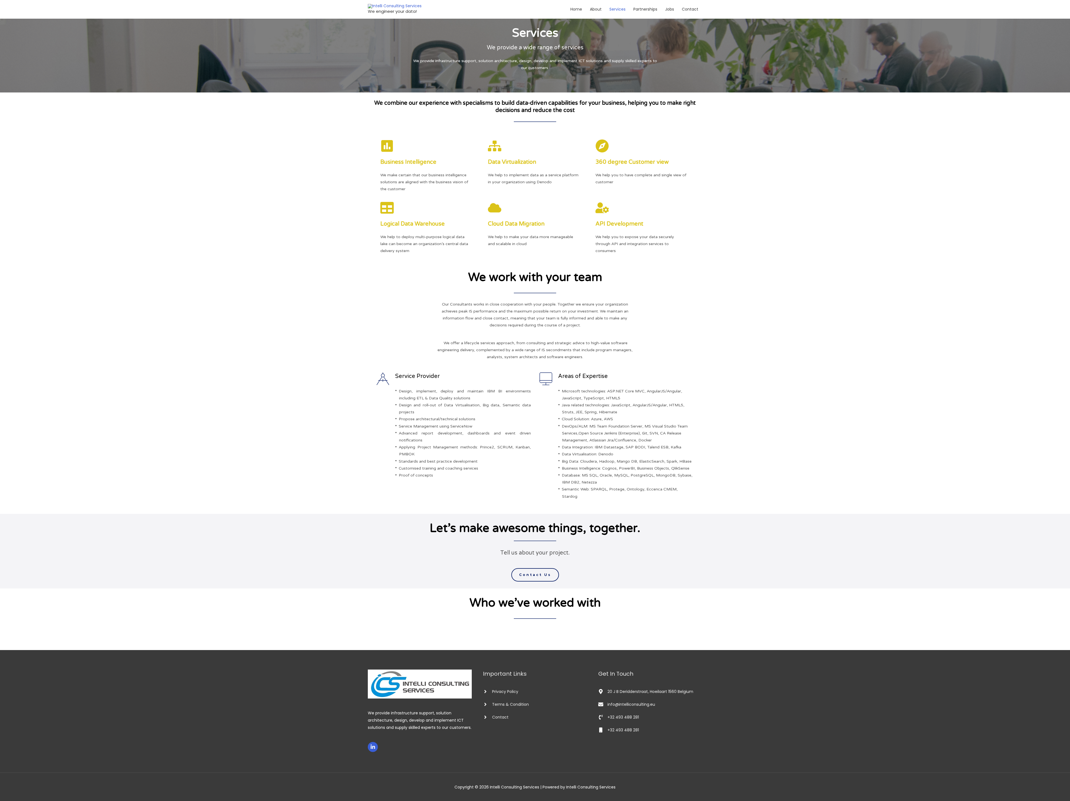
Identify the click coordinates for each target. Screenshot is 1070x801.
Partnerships (645, 9)
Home (576, 9)
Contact (690, 9)
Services (617, 9)
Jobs (669, 9)
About (596, 9)
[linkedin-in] (373, 747)
